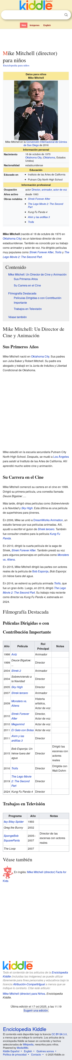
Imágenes (34, 25)
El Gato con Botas (22, 730)
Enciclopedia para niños (16, 65)
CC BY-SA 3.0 (59, 1034)
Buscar (66, 15)
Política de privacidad (15, 1054)
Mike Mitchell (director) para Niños (24, 994)
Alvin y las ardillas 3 (39, 217)
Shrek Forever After (39, 198)
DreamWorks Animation (48, 520)
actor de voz (60, 189)
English (47, 25)
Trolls (31, 222)
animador (47, 189)
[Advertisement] (36, 38)
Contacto (36, 1054)
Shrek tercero (46, 529)
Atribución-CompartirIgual (29, 984)
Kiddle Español (11, 1051)
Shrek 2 (16, 671)
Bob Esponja (40, 571)
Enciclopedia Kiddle (24, 1028)
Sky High (27, 508)
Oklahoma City (33, 157)
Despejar (59, 15)
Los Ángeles (61, 457)
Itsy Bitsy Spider (14, 822)
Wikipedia (28, 1044)
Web (23, 25)
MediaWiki (22, 1047)
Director (36, 189)
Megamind (17, 724)
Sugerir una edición (36, 1010)
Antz (14, 654)
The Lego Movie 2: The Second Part (45, 205)
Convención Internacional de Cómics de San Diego (45, 143)
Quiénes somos (45, 1051)
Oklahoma (49, 157)
